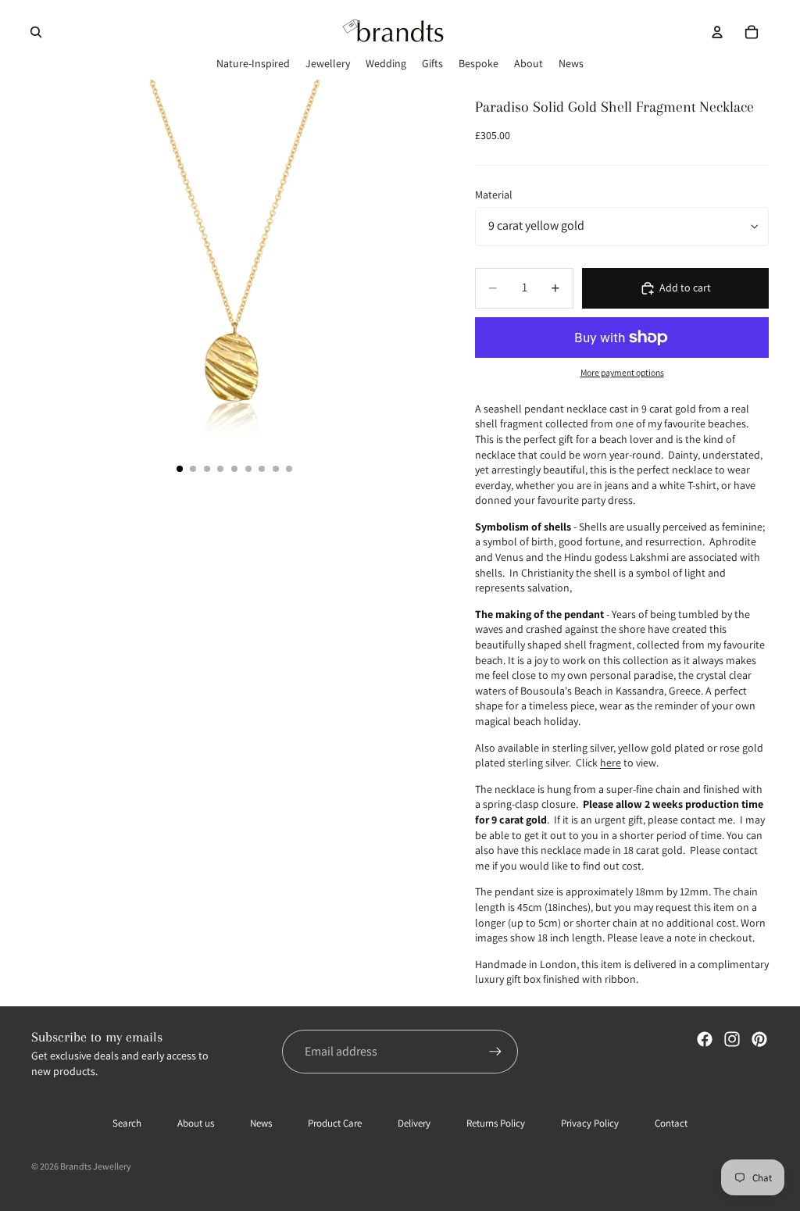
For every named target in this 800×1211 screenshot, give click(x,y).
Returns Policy (495, 1123)
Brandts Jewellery (95, 1166)
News (261, 1123)
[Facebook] (704, 1039)
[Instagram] (732, 1039)
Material (493, 195)
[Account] (717, 32)
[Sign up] (495, 1051)
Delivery (414, 1123)
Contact (671, 1123)
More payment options (622, 372)
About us (195, 1123)
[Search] (36, 32)
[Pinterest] (759, 1039)
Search (126, 1123)
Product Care (335, 1123)
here (610, 763)
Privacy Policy (590, 1123)
